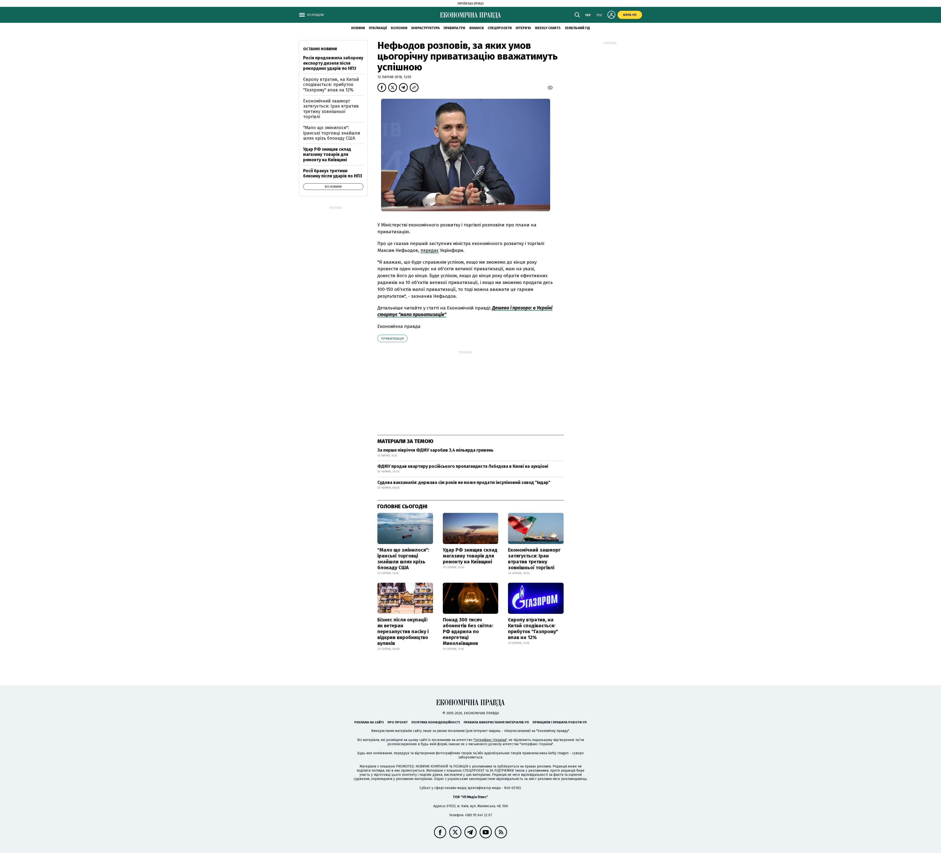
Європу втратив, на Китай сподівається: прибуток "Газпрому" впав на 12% (533, 628)
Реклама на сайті (369, 722)
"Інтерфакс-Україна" (490, 740)
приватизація (392, 338)
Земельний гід (577, 28)
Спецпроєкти (500, 28)
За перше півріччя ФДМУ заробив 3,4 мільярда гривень (435, 450)
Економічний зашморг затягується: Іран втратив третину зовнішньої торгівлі (534, 558)
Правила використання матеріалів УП (496, 722)
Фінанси (476, 28)
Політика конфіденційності (435, 722)
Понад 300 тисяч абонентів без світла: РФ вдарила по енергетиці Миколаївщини (468, 631)
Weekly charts (548, 28)
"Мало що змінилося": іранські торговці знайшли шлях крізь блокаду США (403, 558)
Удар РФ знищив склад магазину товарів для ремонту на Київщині (470, 556)
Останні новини (320, 49)
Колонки (399, 28)
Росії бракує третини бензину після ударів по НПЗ (332, 173)
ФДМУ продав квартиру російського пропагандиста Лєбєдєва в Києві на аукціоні (462, 466)
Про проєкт (397, 722)
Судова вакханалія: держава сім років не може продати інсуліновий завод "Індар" (463, 482)
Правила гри (454, 28)
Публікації (378, 28)
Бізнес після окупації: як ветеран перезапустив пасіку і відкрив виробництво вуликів (403, 631)
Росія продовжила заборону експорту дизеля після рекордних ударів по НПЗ (333, 63)
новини (358, 28)
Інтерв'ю (523, 28)
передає (430, 250)
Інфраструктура (425, 28)
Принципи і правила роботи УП (559, 722)
